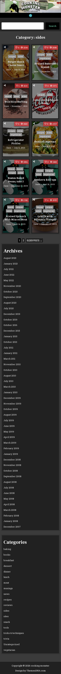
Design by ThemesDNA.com (30, 670)
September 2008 (12, 476)
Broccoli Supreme (45, 141)
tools (6, 627)
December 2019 (12, 313)
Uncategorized (11, 644)
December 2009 (12, 397)
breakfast (9, 560)
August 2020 (10, 302)
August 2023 (10, 257)
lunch (20, 169)
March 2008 (10, 509)
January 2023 (11, 263)
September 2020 (12, 297)
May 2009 (9, 431)
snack (7, 621)
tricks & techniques (14, 633)
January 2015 (10, 336)
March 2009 (10, 442)
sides (20, 56)
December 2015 (12, 330)
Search (52, 25)
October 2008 (11, 470)
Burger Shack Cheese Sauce (16, 63)
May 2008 (9, 498)
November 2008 (12, 465)
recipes (12, 56)
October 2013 (10, 341)
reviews (8, 605)
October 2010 (10, 369)
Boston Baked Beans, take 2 (16, 179)
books (7, 554)
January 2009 (11, 453)
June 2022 (9, 274)
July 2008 (9, 487)
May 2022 (9, 280)
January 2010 (10, 392)
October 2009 (11, 409)
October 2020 (11, 291)
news (6, 593)
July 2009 (9, 420)
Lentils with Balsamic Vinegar (45, 217)
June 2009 (9, 425)
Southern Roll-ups (45, 179)
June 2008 (9, 493)
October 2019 (10, 319)
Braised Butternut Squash (45, 65)
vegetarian (45, 58)
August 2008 (10, 481)
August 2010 (10, 375)
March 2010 (10, 386)
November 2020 (12, 285)
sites (6, 616)
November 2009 (12, 403)
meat (16, 96)
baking (7, 549)
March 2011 (9, 358)
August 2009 (10, 414)
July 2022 (9, 269)
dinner (8, 96)
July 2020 (9, 308)
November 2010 (12, 364)
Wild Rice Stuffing (15, 101)
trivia (6, 638)
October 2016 (10, 325)
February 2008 (11, 515)
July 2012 (8, 347)
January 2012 (10, 353)
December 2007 (12, 526)
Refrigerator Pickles (16, 141)
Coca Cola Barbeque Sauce (45, 101)
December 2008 (12, 459)
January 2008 (11, 521)
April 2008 (9, 504)
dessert (8, 565)
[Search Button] (30, 15)
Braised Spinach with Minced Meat (16, 217)
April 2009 (9, 437)
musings (8, 588)
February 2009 (11, 448)
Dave (8, 69)
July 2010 (8, 381)
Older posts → (34, 240)
